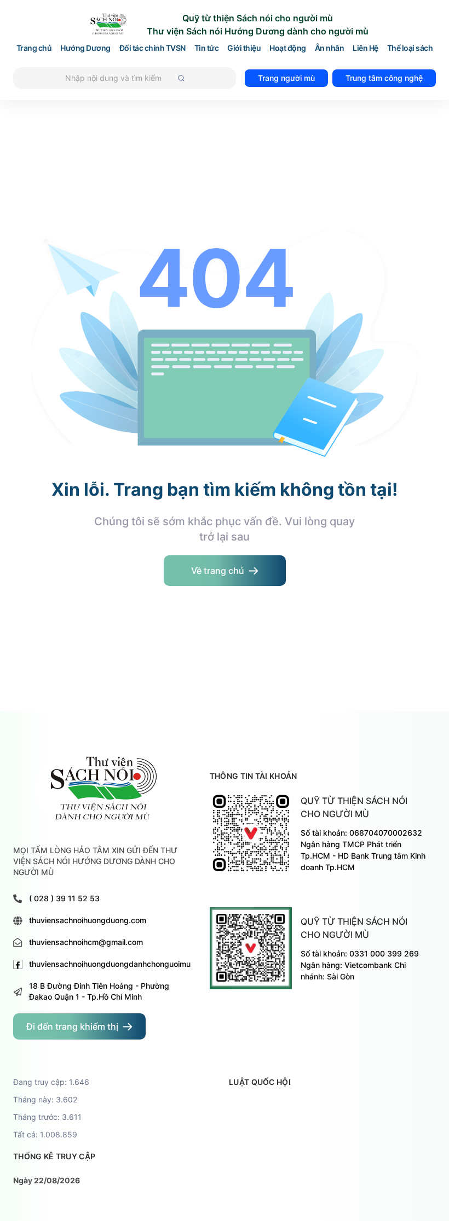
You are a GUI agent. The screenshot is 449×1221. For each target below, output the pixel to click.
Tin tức (206, 48)
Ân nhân (329, 48)
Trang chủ (34, 48)
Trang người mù (286, 78)
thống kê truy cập (54, 1156)
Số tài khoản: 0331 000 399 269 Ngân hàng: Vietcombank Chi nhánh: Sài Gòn (360, 965)
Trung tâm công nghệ (384, 78)
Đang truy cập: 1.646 (51, 1082)
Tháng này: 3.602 (45, 1099)
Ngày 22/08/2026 (46, 1180)
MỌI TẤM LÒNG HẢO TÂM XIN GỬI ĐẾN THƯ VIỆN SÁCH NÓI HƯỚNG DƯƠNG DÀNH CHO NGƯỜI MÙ (95, 861)
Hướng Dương (85, 48)
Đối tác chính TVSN (152, 48)
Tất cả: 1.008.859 (45, 1134)
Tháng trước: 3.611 (47, 1117)
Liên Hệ (365, 48)
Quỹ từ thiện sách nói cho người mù (354, 807)
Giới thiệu (244, 48)
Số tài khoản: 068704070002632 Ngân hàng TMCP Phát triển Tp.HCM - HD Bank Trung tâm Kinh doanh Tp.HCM (363, 850)
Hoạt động (287, 48)
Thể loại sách (410, 48)
